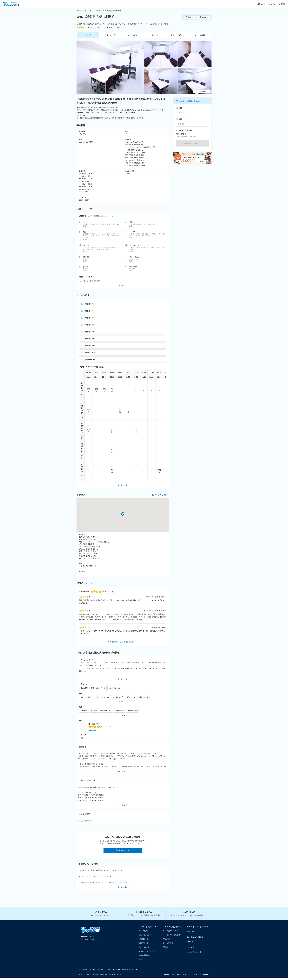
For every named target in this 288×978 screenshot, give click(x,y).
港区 (91, 11)
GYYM (189, 942)
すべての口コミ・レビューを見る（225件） (121, 642)
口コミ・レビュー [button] (177, 35)
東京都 (84, 11)
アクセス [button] (155, 35)
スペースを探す (143, 931)
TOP (77, 11)
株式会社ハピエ (93, 724)
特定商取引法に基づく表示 (130, 969)
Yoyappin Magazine (193, 952)
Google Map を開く (161, 495)
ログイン (272, 4)
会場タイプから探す (145, 935)
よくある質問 (143, 955)
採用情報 (101, 969)
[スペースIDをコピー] (85, 738)
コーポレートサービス (145, 951)
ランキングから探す (145, 947)
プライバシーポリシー (113, 969)
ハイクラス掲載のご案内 (170, 935)
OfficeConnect (191, 931)
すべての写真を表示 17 (202, 91)
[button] (110, 67)
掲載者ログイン (167, 939)
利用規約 (141, 959)
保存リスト (261, 4)
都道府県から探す (144, 943)
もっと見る (121, 285)
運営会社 (92, 969)
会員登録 (282, 4)
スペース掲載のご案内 (169, 931)
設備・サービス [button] (110, 35)
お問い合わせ (124, 850)
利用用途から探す (144, 939)
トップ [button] (88, 35)
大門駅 (98, 11)
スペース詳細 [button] (200, 35)
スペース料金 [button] (133, 35)
